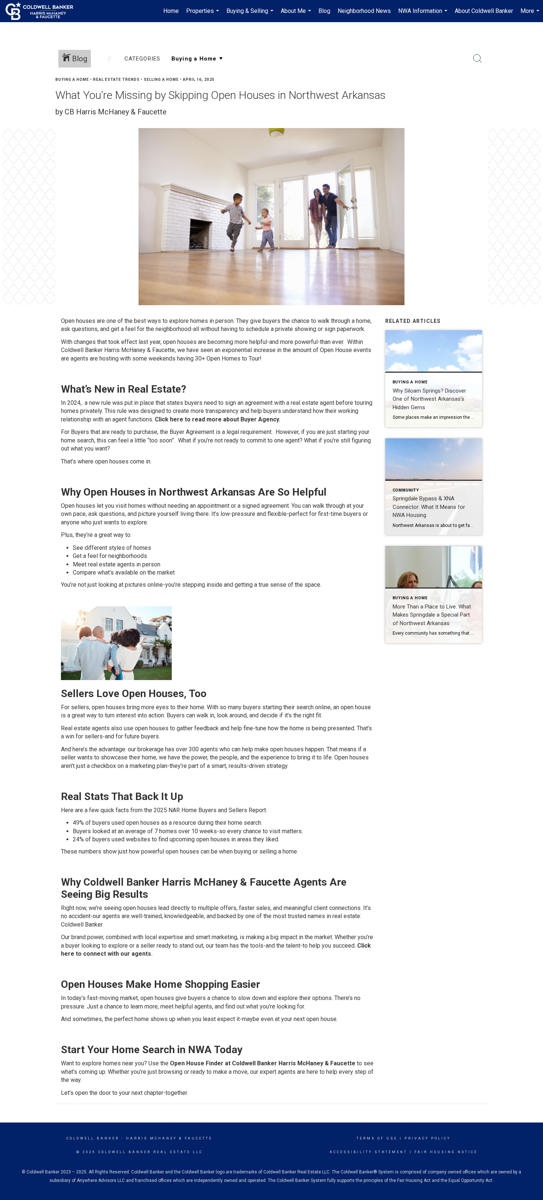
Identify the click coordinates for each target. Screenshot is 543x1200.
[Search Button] (478, 59)
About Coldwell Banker (484, 10)
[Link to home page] (43, 11)
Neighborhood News (364, 10)
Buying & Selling (250, 14)
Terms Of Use (376, 1138)
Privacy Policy (427, 1138)
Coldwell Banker (92, 1138)
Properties (203, 14)
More (530, 14)
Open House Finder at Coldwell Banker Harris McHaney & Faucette (262, 1063)
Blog (324, 10)
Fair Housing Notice (446, 1152)
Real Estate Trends (116, 79)
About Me (297, 14)
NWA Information (423, 14)
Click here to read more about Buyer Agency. (217, 419)
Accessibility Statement (368, 1152)
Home (171, 10)
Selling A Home (161, 79)
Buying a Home (72, 79)
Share (531, 94)
